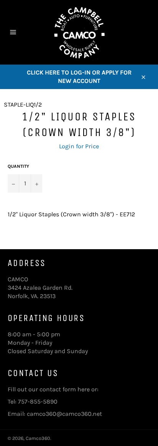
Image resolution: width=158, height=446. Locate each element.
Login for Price (79, 146)
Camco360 (38, 438)
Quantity (18, 166)
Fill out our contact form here (49, 389)
